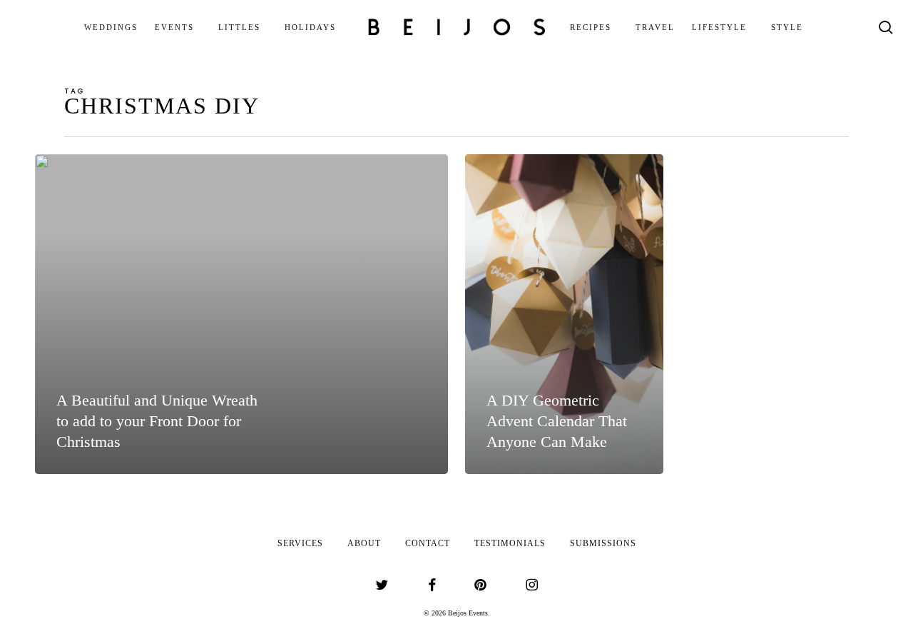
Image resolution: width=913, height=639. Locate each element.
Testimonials (510, 543)
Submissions (603, 543)
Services (300, 543)
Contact (427, 543)
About (364, 543)
